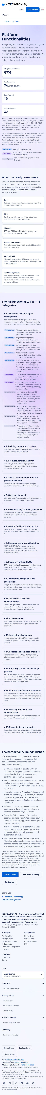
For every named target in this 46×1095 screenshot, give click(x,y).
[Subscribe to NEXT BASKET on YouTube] (27, 1083)
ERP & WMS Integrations (11, 947)
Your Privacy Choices (11, 1006)
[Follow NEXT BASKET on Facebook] (4, 1083)
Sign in (21, 9)
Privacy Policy (8, 1001)
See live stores (24, 1048)
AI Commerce (7, 944)
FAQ (25, 944)
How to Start (28, 936)
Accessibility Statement (11, 1023)
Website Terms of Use (11, 989)
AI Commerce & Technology (12, 897)
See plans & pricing (31, 874)
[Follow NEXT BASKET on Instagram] (15, 1083)
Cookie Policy (8, 1011)
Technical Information (9, 941)
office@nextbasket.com (15, 1059)
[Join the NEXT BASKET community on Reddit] (33, 1083)
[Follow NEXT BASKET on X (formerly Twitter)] (10, 1083)
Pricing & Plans (7, 939)
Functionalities (7, 936)
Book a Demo (33, 9)
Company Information (11, 1035)
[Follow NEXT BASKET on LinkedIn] (21, 1083)
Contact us (9, 882)
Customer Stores (30, 941)
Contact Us (6, 957)
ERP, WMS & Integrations (11, 900)
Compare (5, 949)
